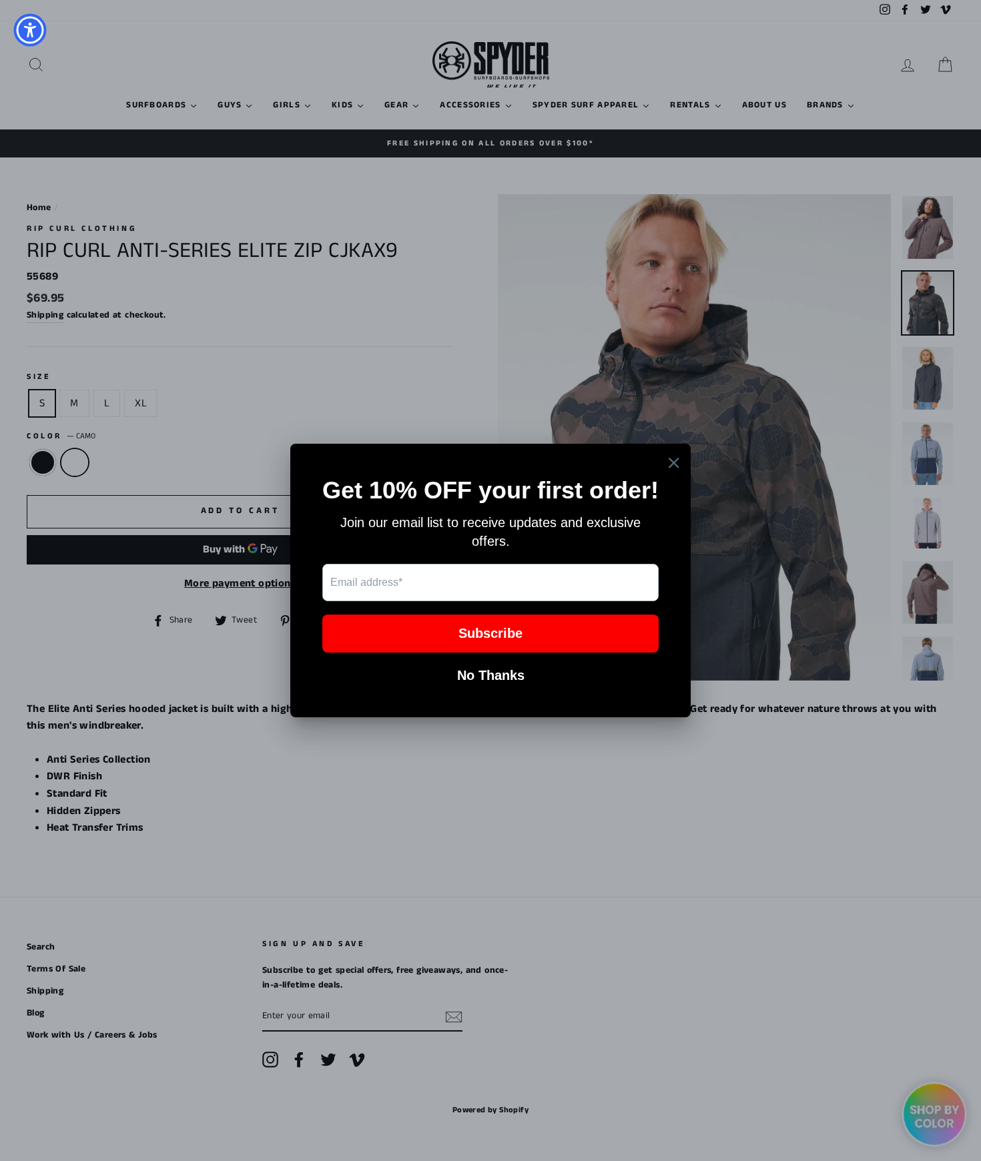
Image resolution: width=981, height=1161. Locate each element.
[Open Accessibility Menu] (30, 30)
